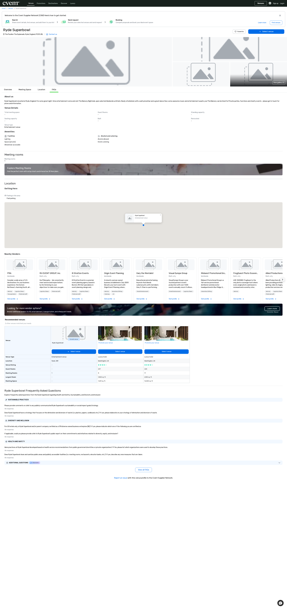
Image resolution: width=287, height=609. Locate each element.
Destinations (53, 3)
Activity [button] (10, 291)
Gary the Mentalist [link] (144, 273)
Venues (31, 3)
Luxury (72, 3)
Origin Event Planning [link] (114, 273)
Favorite (240, 31)
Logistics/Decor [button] (19, 291)
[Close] (280, 15)
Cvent (4, 8)
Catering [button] (107, 294)
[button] (86, 61)
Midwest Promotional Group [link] (213, 273)
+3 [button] (113, 294)
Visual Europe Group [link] (178, 273)
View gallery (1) (278, 83)
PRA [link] (9, 273)
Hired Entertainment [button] (142, 291)
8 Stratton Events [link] (80, 273)
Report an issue (120, 478)
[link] (19, 264)
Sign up (275, 3)
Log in (282, 3)
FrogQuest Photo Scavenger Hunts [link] (245, 273)
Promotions (41, 3)
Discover (64, 3)
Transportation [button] (12, 294)
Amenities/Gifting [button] (117, 291)
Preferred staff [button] (23, 294)
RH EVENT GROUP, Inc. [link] (50, 273)
